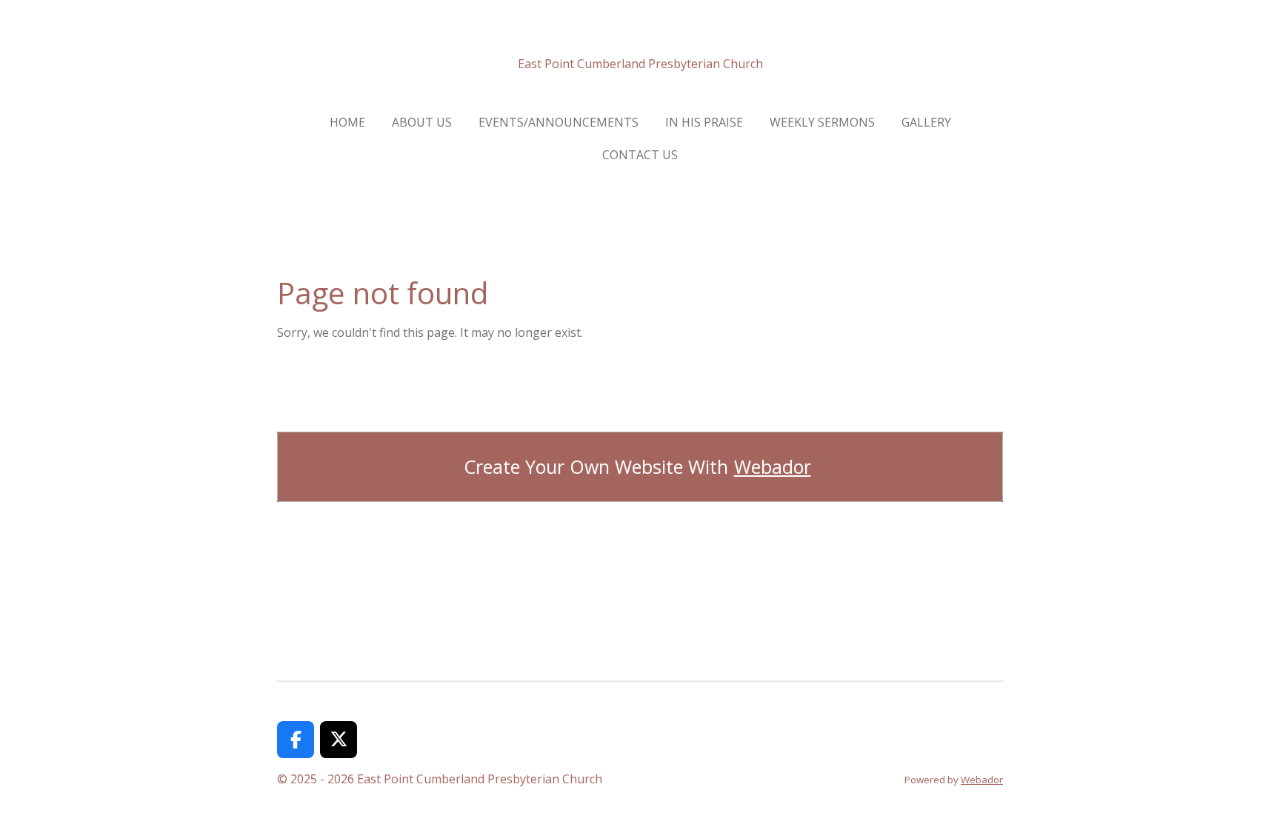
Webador (772, 466)
